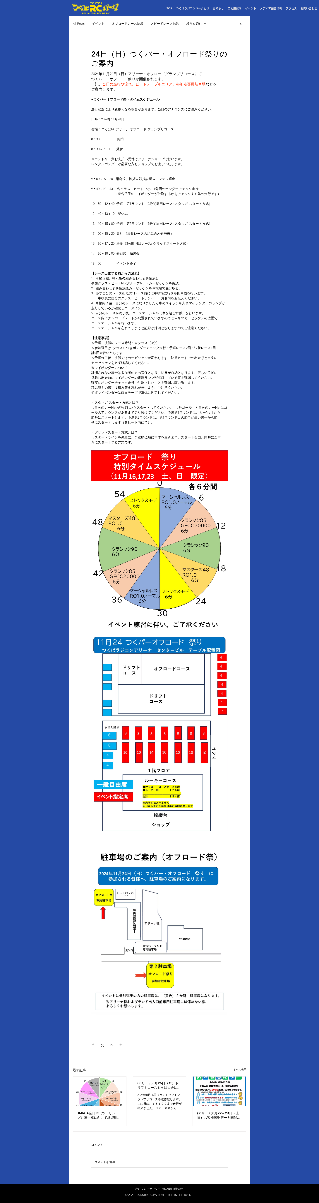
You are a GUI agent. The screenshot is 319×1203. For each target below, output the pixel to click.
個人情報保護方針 (172, 1188)
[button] (234, 8)
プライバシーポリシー (147, 1188)
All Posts (79, 23)
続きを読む (194, 23)
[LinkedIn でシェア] (111, 1045)
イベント (98, 23)
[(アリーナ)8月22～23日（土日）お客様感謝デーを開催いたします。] (219, 1091)
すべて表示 (239, 1069)
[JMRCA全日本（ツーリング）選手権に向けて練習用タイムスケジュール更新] (99, 1091)
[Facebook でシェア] (93, 1045)
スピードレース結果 (165, 23)
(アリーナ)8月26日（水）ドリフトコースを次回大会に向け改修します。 (159, 1085)
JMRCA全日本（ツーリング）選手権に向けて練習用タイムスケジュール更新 (99, 1115)
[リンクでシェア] (120, 1045)
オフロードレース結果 (127, 23)
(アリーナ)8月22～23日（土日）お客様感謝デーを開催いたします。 (218, 1115)
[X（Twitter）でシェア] (102, 1045)
